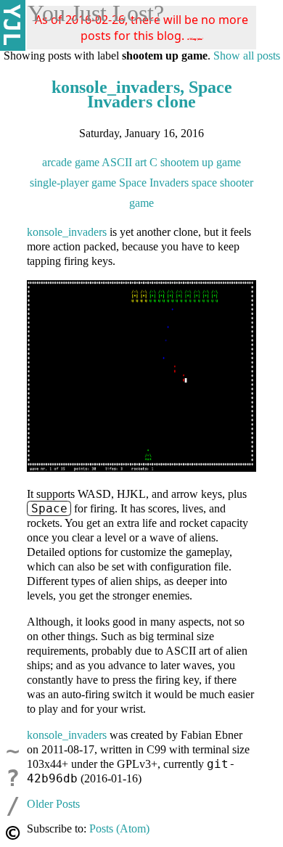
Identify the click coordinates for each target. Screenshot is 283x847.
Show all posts (246, 55)
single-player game (73, 182)
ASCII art (124, 162)
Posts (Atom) (119, 828)
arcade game (70, 162)
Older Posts (53, 804)
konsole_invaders (67, 232)
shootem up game (200, 162)
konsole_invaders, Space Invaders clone (142, 94)
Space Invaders (154, 182)
